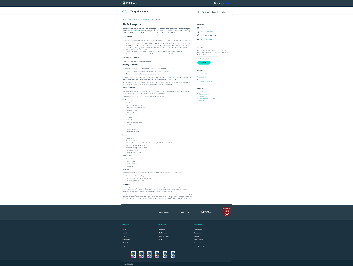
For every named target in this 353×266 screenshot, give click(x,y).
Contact (223, 12)
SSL (198, 12)
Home (124, 19)
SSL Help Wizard (205, 28)
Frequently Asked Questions (207, 98)
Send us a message (206, 39)
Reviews (196, 236)
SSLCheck (171, 77)
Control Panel (126, 239)
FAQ (137, 19)
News (124, 230)
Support (215, 12)
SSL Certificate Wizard (206, 32)
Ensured (160, 239)
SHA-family (136, 31)
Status (124, 246)
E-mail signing (203, 77)
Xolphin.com (161, 230)
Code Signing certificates (206, 81)
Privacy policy (198, 243)
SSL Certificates (203, 73)
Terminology (145, 19)
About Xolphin (198, 230)
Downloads (202, 101)
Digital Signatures (204, 94)
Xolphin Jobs (197, 233)
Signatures (206, 12)
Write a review (198, 239)
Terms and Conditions (200, 246)
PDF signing (202, 79)
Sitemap (124, 236)
